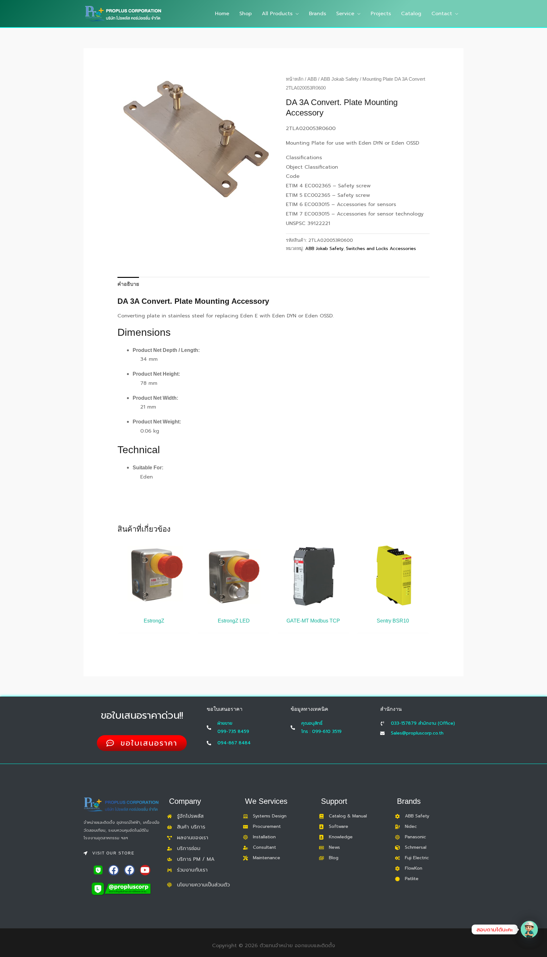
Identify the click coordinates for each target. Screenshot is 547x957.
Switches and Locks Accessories (381, 248)
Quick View (154, 607)
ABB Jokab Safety (340, 79)
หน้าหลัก (295, 79)
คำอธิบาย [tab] (128, 284)
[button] (295, 14)
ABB (312, 79)
